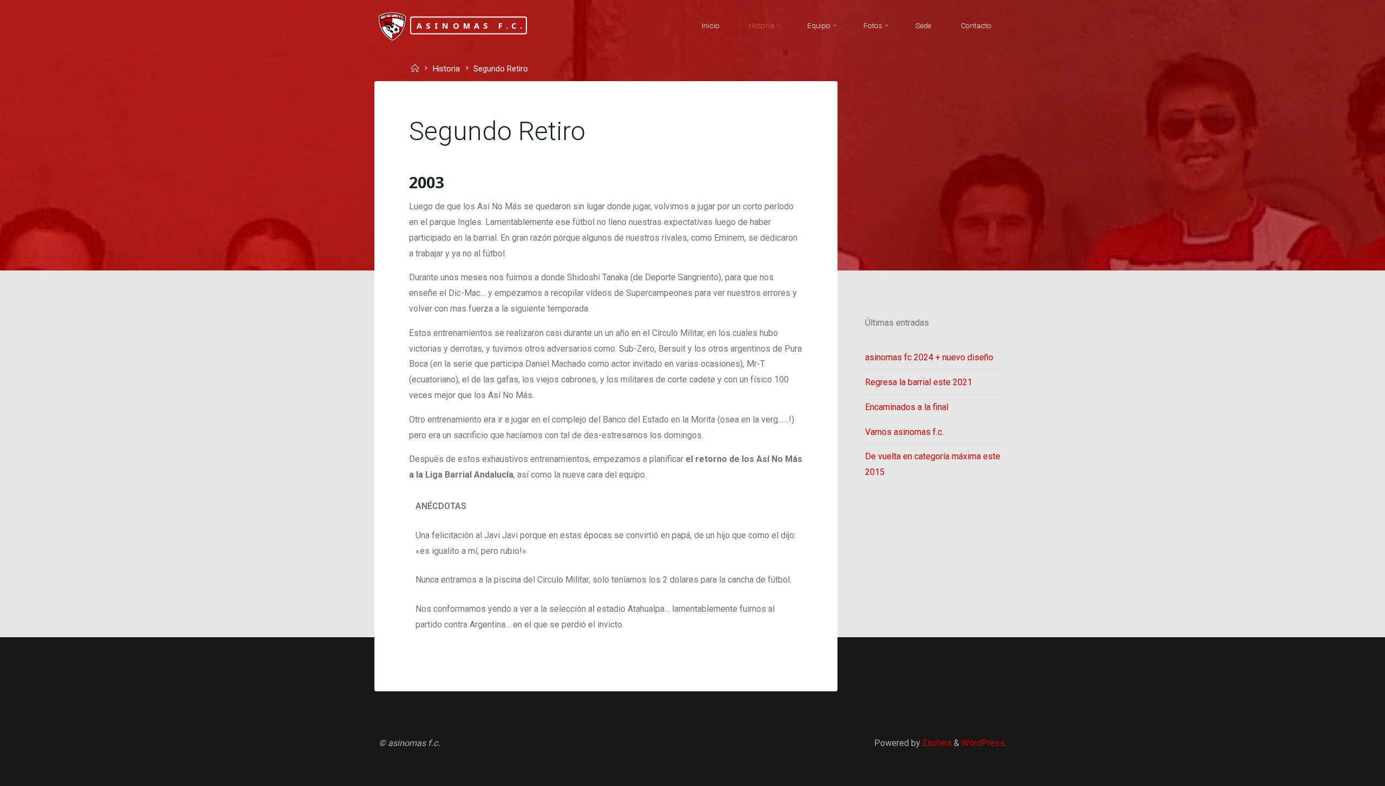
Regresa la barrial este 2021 (918, 382)
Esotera (936, 743)
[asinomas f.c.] (392, 26)
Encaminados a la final (906, 407)
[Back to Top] (1343, 771)
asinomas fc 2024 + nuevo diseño (929, 357)
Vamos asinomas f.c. (904, 432)
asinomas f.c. (471, 25)
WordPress (983, 743)
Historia (446, 69)
